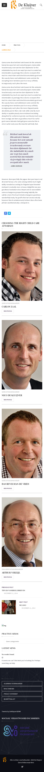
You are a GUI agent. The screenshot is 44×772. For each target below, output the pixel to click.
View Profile (8, 311)
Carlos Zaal (9, 306)
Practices (17, 45)
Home (4, 45)
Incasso (22, 605)
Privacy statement (11, 694)
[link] (22, 766)
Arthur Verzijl (11, 572)
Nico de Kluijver (12, 395)
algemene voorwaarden (13, 684)
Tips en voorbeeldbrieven (13, 591)
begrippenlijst (9, 699)
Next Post (23, 602)
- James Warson (16, 166)
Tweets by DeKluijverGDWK (11, 711)
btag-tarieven (9, 689)
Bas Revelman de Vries (15, 484)
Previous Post (7, 587)
